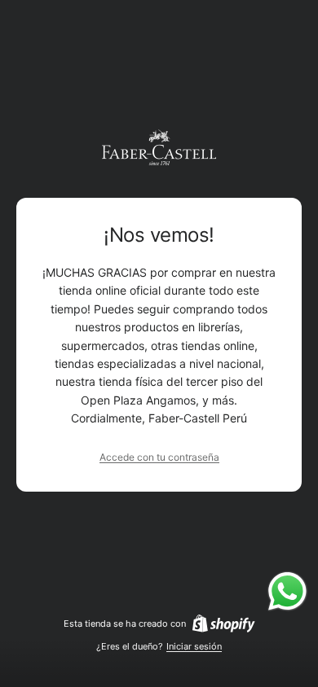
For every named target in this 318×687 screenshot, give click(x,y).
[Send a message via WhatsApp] (287, 591)
